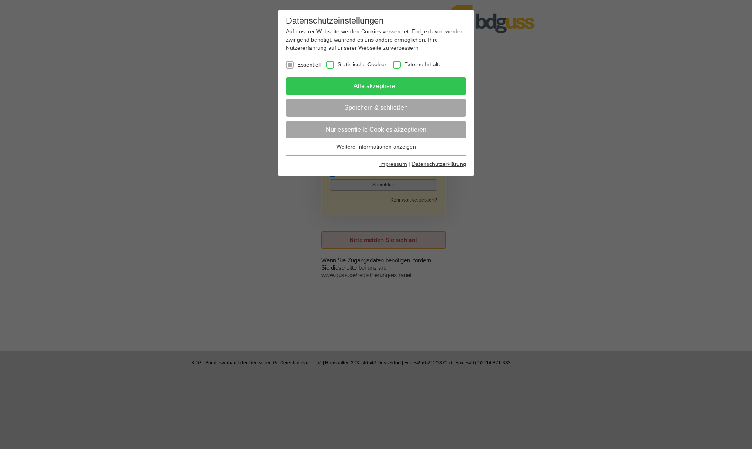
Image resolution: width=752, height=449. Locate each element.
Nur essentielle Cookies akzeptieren (376, 129)
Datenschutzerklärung (439, 164)
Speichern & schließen (376, 107)
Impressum (393, 164)
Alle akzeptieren (376, 86)
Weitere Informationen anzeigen (376, 147)
